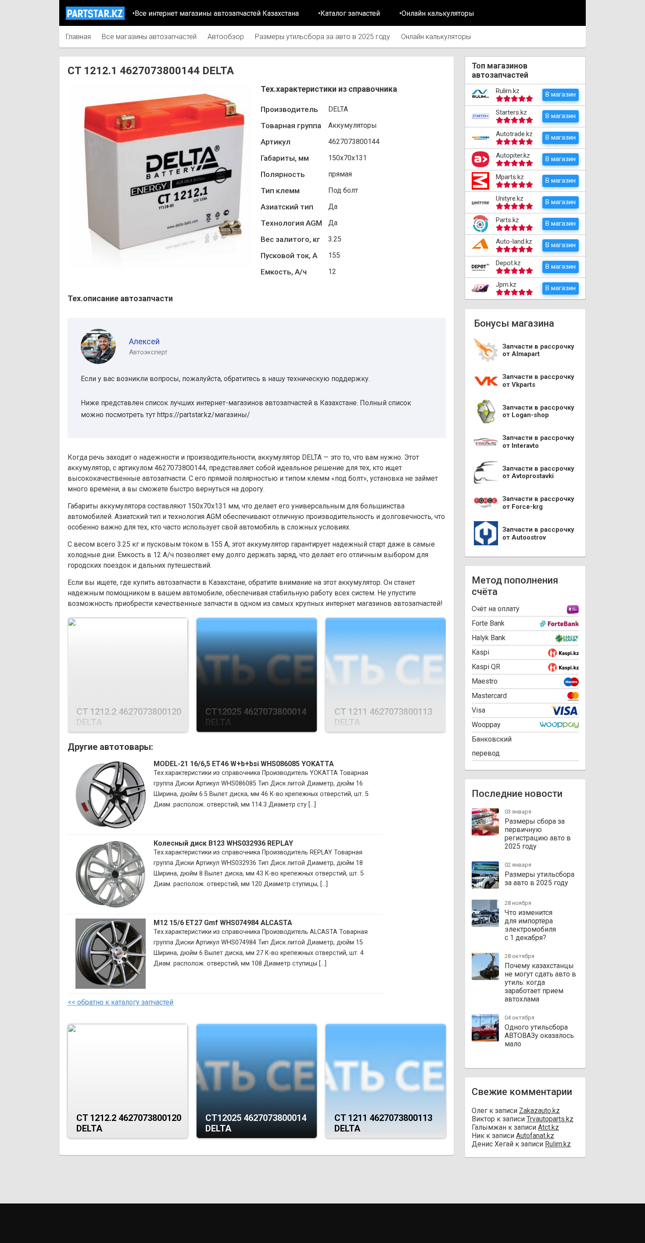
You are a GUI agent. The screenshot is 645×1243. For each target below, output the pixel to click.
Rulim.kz (508, 91)
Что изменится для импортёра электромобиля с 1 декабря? (530, 925)
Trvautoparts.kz (550, 1119)
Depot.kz (508, 263)
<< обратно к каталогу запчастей (120, 1002)
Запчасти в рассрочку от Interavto (538, 442)
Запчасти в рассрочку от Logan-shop (538, 411)
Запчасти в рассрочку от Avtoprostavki (538, 472)
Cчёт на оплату (496, 609)
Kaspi (480, 652)
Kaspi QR (486, 667)
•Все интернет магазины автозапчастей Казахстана (216, 13)
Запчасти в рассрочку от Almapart (538, 350)
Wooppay (486, 725)
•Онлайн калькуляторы (436, 13)
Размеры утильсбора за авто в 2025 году (322, 36)
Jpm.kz (506, 284)
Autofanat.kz (535, 1135)
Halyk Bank (488, 638)
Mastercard (489, 696)
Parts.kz (507, 220)
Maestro (485, 681)
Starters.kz (511, 112)
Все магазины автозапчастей (149, 36)
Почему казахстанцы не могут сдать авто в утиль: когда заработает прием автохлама (540, 982)
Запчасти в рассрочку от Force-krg (538, 503)
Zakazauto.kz (539, 1110)
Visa (478, 710)
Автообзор (226, 36)
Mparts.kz (510, 177)
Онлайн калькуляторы (436, 36)
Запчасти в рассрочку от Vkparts (538, 381)
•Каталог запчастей (349, 13)
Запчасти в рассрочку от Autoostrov (538, 533)
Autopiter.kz (513, 155)
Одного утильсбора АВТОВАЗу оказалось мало (539, 1035)
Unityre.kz (509, 198)
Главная (78, 36)
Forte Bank (488, 623)
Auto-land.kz (514, 241)
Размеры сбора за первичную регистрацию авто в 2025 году (538, 833)
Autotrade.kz (514, 134)
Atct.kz (548, 1127)
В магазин (560, 94)
